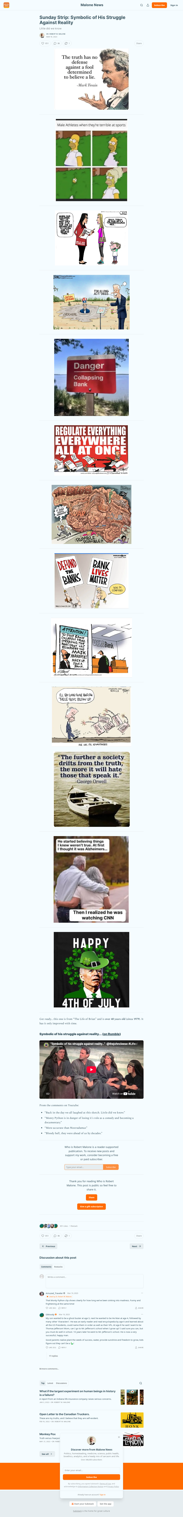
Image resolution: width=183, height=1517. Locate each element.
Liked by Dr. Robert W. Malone (60, 1296)
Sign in (174, 5)
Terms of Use (105, 1483)
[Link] (35, 1032)
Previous (50, 1246)
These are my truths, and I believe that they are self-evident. (68, 1418)
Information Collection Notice (90, 1486)
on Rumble (112, 1034)
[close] (119, 1437)
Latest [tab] (50, 1383)
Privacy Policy (113, 1486)
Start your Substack (84, 1503)
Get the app (105, 1503)
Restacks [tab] (58, 1266)
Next (134, 1246)
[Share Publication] (148, 5)
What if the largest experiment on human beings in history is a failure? (77, 1393)
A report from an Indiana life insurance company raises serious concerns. (75, 1398)
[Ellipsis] (142, 1293)
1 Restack (73, 1226)
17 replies (53, 1356)
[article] (91, 1398)
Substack (77, 1511)
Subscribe (159, 5)
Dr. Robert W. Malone (55, 34)
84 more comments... (49, 1368)
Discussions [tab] (61, 1383)
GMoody (50, 1314)
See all (45, 1454)
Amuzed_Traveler (54, 1293)
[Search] (141, 5)
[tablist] (51, 1267)
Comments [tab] (46, 1266)
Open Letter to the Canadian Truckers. (64, 1414)
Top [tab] (42, 1383)
